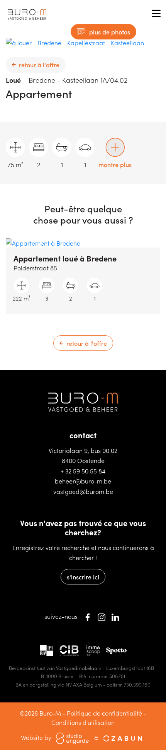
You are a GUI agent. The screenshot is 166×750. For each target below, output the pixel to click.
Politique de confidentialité (104, 713)
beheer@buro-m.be (83, 481)
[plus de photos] (75, 42)
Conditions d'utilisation (83, 722)
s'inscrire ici (83, 576)
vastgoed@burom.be (83, 491)
